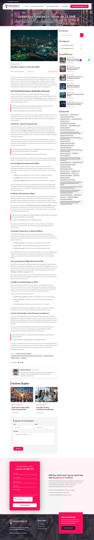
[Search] (81, 35)
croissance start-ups (65, 171)
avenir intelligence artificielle (67, 145)
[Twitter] (17, 362)
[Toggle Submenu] (81, 45)
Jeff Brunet (23, 358)
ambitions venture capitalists (66, 135)
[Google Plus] (18, 362)
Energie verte (76, 175)
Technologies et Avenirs (52, 6)
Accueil (26, 6)
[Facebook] (15, 362)
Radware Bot (63, 197)
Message (15, 431)
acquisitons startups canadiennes (23, 353)
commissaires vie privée (78, 162)
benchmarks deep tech (48, 355)
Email (36, 424)
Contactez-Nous (68, 528)
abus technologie (64, 114)
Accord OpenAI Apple (74, 114)
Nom (14, 424)
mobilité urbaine (77, 195)
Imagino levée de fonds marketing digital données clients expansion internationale (71, 187)
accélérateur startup (65, 119)
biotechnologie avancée (65, 153)
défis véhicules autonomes (66, 175)
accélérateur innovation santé (67, 116)
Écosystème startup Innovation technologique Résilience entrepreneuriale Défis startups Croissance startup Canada (70, 203)
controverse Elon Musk (65, 166)
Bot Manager (75, 153)
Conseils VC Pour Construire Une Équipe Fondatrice (44, 408)
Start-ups (46, 20)
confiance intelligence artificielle (68, 164)
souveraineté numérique (73, 197)
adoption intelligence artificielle (67, 130)
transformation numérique (66, 199)
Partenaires (65, 6)
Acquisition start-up (64, 121)
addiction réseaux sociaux (74, 125)
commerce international (65, 162)
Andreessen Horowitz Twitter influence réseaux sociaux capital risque (26, 355)
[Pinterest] (22, 362)
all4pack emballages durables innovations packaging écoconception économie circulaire (70, 133)
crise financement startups (66, 169)
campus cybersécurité (65, 155)
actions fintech (63, 125)
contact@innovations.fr (13, 1)
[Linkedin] (20, 362)
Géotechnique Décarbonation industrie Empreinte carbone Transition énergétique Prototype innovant (70, 183)
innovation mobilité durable (66, 195)
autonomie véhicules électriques (67, 143)
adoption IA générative (65, 127)
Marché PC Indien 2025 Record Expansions (20, 408)
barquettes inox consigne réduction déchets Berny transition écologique (71, 150)
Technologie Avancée (19, 71)
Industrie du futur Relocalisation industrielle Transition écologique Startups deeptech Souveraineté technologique (70, 191)
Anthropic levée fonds (65, 141)
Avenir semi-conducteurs (65, 147)
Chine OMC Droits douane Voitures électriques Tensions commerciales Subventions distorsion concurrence (70, 159)
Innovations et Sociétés (37, 6)
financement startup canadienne (67, 179)
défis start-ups (75, 173)
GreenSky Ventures (15, 358)
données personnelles (65, 173)
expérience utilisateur (65, 177)
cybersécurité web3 (75, 171)
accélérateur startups (76, 119)
